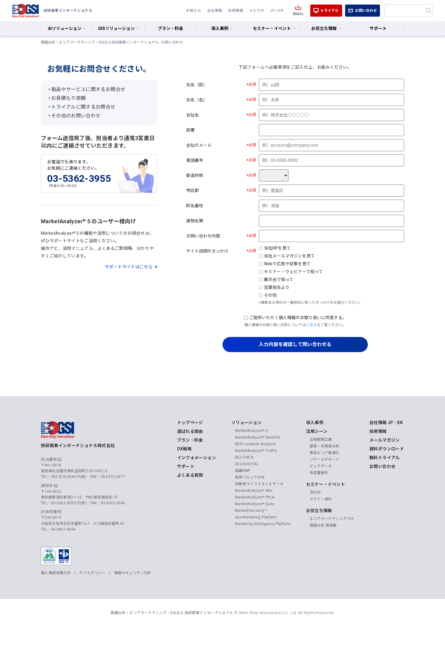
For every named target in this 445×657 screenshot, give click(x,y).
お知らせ (193, 10)
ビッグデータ (321, 466)
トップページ (190, 422)
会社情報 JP (381, 422)
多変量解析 (319, 473)
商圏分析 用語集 (323, 525)
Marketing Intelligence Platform (263, 524)
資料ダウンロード (386, 448)
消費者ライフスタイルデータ (259, 484)
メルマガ (256, 10)
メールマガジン (384, 440)
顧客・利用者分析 (325, 446)
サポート (378, 28)
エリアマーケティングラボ (332, 519)
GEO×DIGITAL (246, 464)
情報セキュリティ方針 (132, 573)
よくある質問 (190, 475)
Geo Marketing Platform (256, 517)
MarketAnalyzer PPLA (255, 497)
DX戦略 (184, 448)
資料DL (298, 14)
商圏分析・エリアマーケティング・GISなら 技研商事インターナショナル (171, 613)
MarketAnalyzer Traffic (256, 451)
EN (280, 10)
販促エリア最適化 (325, 453)
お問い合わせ (366, 10)
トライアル (329, 10)
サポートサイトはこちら (129, 266)
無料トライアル (384, 457)
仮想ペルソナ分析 (250, 477)
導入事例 (315, 422)
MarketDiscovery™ (251, 510)
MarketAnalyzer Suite (255, 504)
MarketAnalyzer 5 (251, 431)
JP (272, 10)
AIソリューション (64, 28)
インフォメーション (196, 457)
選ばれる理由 (190, 431)
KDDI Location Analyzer (255, 444)
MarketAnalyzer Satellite (257, 437)
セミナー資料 (321, 499)
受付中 (315, 492)
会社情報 (214, 10)
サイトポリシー (92, 573)
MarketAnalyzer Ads (253, 491)
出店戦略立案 (321, 439)
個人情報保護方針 (56, 573)
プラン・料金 (170, 28)
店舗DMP (242, 471)
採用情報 (235, 10)
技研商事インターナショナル (25, 10)
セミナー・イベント (325, 484)
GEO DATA (244, 457)
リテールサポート (325, 459)
